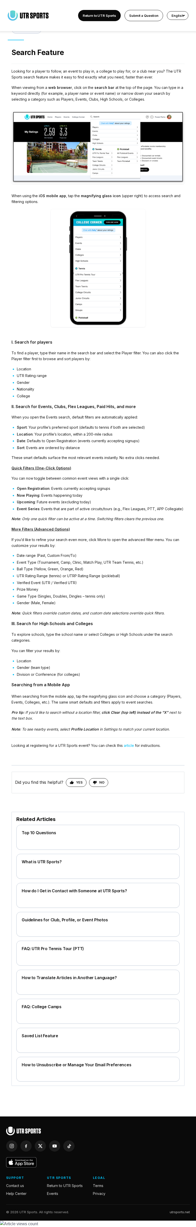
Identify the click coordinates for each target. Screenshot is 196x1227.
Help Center (16, 1193)
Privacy (99, 1193)
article (129, 745)
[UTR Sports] (23, 1131)
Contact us (15, 1185)
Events (52, 1193)
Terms (98, 1185)
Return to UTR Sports (99, 16)
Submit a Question (143, 16)
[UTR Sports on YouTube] (54, 1146)
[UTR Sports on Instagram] (11, 1146)
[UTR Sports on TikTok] (69, 1146)
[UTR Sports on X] (40, 1146)
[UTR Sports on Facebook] (26, 1146)
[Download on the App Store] (21, 1162)
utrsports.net (180, 1212)
